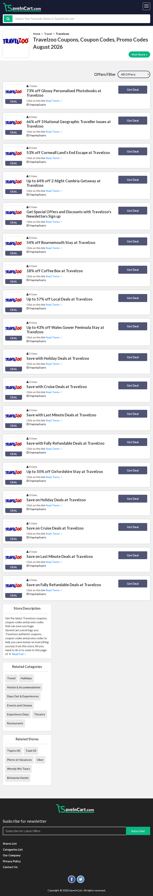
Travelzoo (62, 33)
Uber (40, 759)
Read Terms (53, 100)
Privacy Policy (12, 861)
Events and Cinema (19, 705)
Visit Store (139, 54)
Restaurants (15, 723)
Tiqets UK (13, 750)
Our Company (12, 855)
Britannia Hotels (18, 777)
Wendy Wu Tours (18, 768)
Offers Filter (105, 74)
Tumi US (31, 750)
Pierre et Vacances (19, 759)
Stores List (10, 843)
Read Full (18, 654)
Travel (48, 33)
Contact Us (10, 867)
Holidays (26, 678)
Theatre (39, 714)
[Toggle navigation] (146, 6)
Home (36, 33)
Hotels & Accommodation (23, 687)
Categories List (13, 849)
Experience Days (18, 714)
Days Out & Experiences (23, 696)
